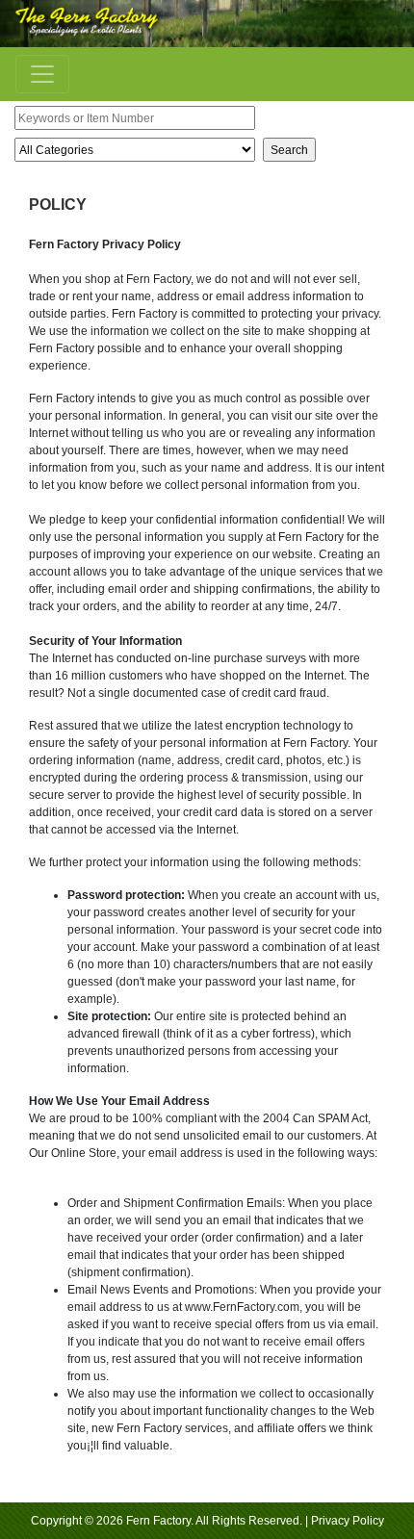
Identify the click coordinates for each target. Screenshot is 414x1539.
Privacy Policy (347, 1520)
